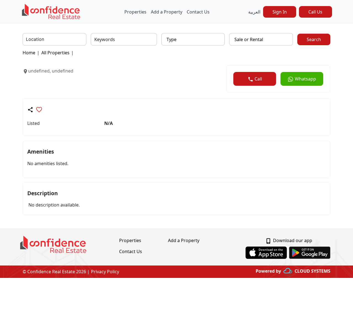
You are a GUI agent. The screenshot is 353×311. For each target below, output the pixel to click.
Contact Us (198, 12)
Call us (315, 12)
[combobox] (26, 39)
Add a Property (166, 12)
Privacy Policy (105, 272)
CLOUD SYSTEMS (312, 271)
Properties (135, 12)
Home (29, 53)
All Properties (55, 53)
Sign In (279, 12)
